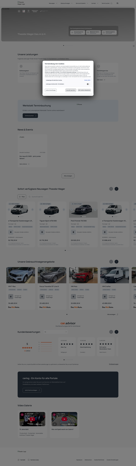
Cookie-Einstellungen (51, 90)
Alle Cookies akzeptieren (84, 90)
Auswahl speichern (70, 90)
